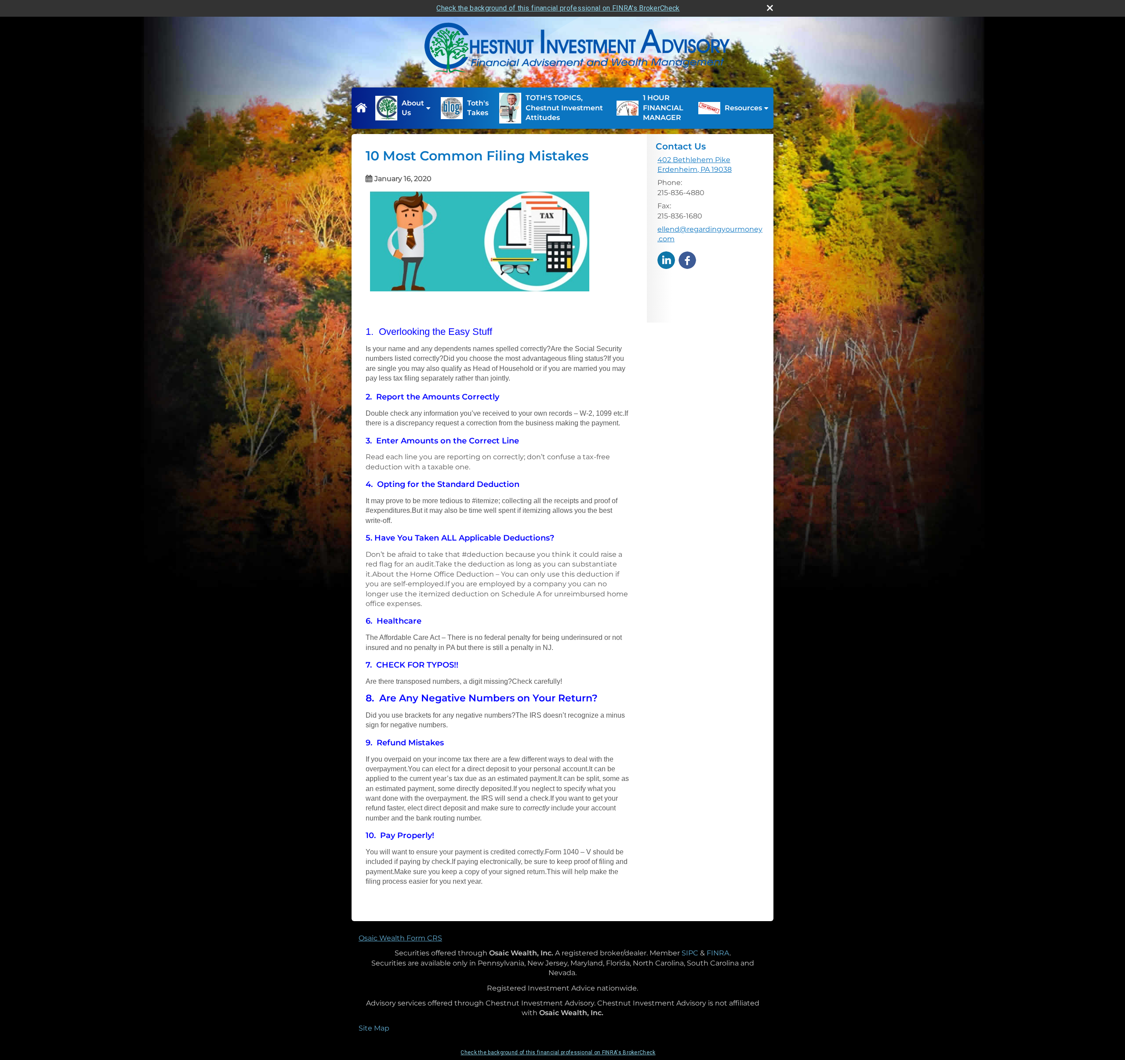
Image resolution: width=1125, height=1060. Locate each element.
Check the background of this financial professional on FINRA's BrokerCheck (557, 8)
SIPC (690, 953)
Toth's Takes (478, 108)
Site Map (374, 1028)
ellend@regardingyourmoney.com (709, 234)
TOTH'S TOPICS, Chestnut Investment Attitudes (564, 108)
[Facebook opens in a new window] (687, 259)
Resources (743, 108)
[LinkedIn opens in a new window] (666, 259)
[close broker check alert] (769, 7)
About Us (413, 108)
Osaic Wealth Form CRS (400, 938)
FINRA (718, 953)
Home (361, 108)
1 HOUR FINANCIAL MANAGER (663, 108)
